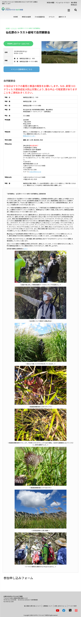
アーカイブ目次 (72, 606)
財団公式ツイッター (29, 136)
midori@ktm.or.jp (35, 172)
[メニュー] (68, 10)
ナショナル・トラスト (63, 2)
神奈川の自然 (26, 17)
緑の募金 (74, 2)
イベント (52, 17)
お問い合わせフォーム (60, 606)
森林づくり (62, 17)
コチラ (25, 249)
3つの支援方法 (40, 17)
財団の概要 (50, 2)
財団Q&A (74, 5)
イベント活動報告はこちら (21, 69)
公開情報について (47, 606)
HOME (15, 17)
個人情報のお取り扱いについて (32, 606)
